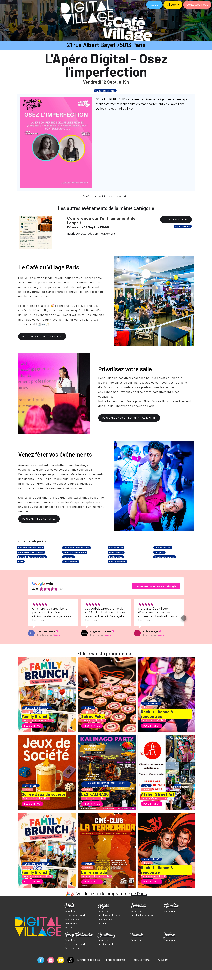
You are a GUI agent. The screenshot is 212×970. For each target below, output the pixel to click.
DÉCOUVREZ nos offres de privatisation (129, 418)
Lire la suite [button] (39, 620)
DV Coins (162, 959)
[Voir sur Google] (31, 633)
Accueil (154, 4)
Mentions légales (88, 959)
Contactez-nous (197, 4)
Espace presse (115, 959)
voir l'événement (176, 219)
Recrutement (141, 959)
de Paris (139, 893)
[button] (172, 5)
